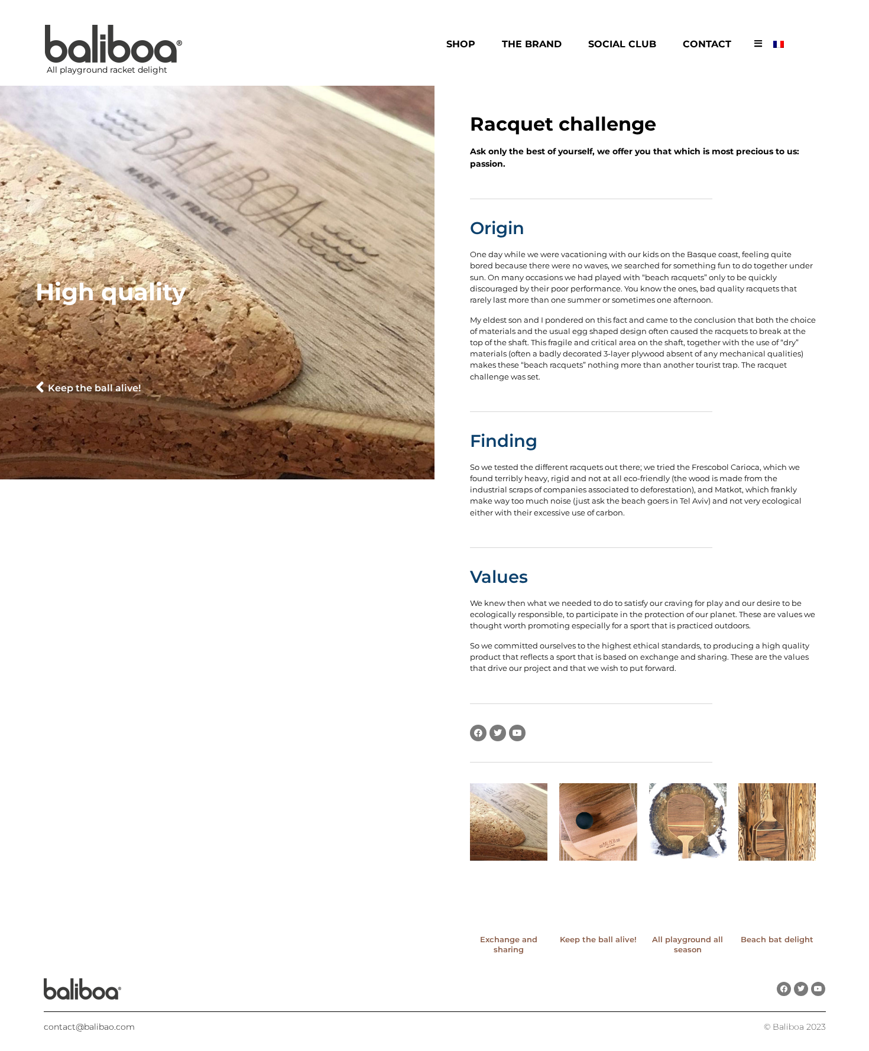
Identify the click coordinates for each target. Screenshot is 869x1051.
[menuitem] (781, 44)
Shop (460, 44)
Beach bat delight (777, 939)
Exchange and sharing (508, 944)
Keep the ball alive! (598, 939)
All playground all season (687, 944)
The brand (532, 44)
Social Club (622, 44)
